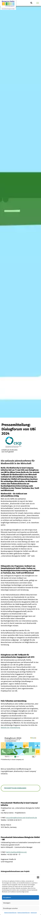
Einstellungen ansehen (10, 908)
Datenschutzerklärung (10, 912)
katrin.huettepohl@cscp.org (16, 852)
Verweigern (6, 903)
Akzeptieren (7, 897)
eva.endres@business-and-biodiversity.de (21, 818)
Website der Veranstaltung (10, 728)
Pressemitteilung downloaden (15, 788)
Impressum (34, 912)
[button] (38, 877)
